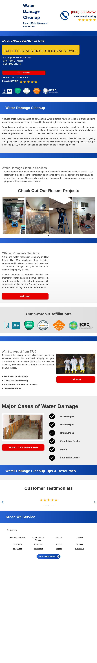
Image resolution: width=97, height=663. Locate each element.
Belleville (79, 544)
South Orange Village (38, 538)
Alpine (59, 544)
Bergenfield (17, 549)
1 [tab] (48, 235)
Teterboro (17, 544)
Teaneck (58, 537)
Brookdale (79, 549)
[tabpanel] (13, 215)
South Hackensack (17, 537)
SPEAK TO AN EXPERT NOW (23, 447)
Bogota (59, 549)
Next (94, 502)
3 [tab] (48, 505)
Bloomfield (38, 549)
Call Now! (25, 72)
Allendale (38, 544)
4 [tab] (50, 505)
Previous (2, 502)
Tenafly (80, 537)
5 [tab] (53, 505)
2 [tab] (46, 505)
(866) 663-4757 (83, 12)
